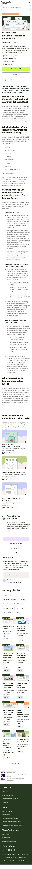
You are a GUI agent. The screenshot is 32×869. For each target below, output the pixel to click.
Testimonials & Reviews (10, 799)
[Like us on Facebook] (9, 850)
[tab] (16, 539)
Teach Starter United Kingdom (12, 825)
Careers (5, 802)
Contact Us (6, 838)
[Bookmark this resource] (5, 80)
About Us (5, 792)
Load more (15, 763)
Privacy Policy (22, 858)
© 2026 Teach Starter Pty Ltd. (19, 861)
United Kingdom (10, 854)
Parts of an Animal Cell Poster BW (13, 473)
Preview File (16, 74)
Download (15, 69)
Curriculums (6, 815)
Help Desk (5, 834)
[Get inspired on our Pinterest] (14, 850)
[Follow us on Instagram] (6, 850)
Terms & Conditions (23, 854)
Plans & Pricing (7, 811)
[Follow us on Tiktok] (3, 850)
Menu (28, 3)
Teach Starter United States (11, 822)
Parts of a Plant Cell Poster (11, 446)
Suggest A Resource (9, 841)
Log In (6, 861)
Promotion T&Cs (11, 858)
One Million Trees (8, 795)
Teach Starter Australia (10, 818)
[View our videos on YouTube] (11, 850)
